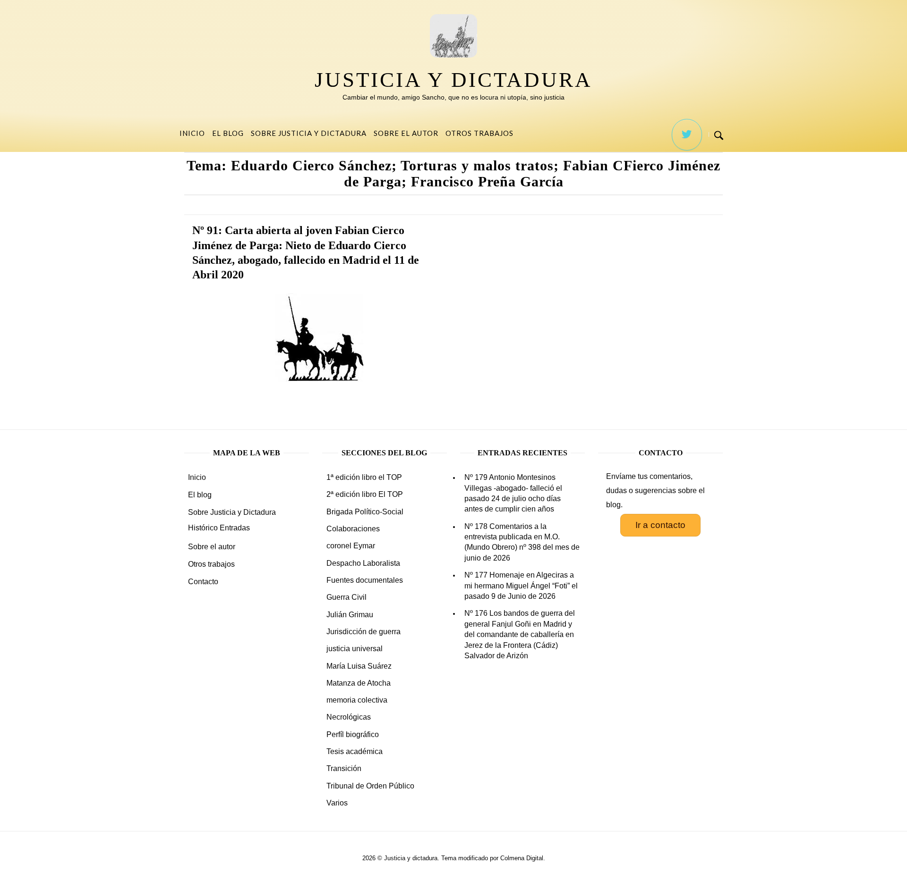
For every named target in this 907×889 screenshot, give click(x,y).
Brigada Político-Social (364, 512)
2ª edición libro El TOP (364, 494)
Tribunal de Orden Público (370, 786)
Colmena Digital (521, 858)
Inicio (192, 133)
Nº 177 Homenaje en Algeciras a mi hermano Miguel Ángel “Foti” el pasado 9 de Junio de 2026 (521, 585)
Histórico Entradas (219, 528)
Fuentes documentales (364, 580)
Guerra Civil (346, 597)
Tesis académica (354, 751)
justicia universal (354, 649)
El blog (228, 133)
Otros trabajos (479, 133)
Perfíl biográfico (352, 734)
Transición (343, 768)
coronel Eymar (350, 546)
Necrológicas (348, 717)
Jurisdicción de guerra (363, 632)
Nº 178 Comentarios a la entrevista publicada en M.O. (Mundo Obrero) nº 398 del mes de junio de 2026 (522, 542)
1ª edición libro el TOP (364, 477)
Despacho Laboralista (363, 563)
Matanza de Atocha (358, 683)
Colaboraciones (353, 529)
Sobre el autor (406, 133)
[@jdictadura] (687, 135)
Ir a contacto (660, 525)
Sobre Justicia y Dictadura (309, 133)
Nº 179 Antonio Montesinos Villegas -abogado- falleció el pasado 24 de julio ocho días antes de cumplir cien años (513, 493)
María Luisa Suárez (359, 666)
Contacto (203, 582)
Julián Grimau (349, 615)
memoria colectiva (356, 700)
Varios (337, 803)
